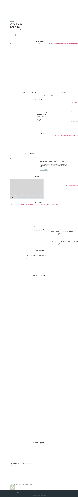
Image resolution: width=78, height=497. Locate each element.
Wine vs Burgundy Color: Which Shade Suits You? (38, 255)
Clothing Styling (39, 120)
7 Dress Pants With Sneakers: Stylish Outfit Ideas (42, 114)
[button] (11, 358)
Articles (64, 492)
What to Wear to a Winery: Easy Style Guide (21, 463)
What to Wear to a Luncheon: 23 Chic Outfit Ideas (62, 231)
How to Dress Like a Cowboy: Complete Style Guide (26, 195)
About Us (60, 492)
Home (57, 492)
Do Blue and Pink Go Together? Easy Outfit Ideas (36, 153)
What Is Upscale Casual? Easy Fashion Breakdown (22, 484)
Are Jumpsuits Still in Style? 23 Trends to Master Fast (58, 182)
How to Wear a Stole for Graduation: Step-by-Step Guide (23, 222)
